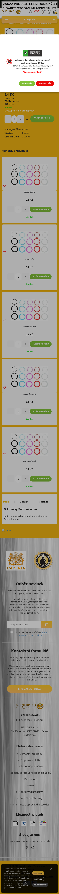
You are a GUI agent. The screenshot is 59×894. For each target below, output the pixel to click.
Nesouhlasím (45, 83)
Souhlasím (27, 83)
